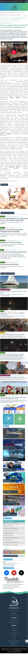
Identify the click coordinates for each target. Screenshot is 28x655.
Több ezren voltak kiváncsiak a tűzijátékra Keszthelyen (12, 313)
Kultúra (3, 332)
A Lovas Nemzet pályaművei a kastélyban (12, 334)
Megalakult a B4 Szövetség (10, 242)
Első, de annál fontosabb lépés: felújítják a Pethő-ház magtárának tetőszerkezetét (12, 355)
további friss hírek (7, 273)
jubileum (23, 17)
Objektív (10, 533)
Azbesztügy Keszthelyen (9, 264)
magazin (6, 426)
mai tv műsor (7, 518)
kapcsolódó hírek (7, 213)
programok (4, 20)
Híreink (7, 12)
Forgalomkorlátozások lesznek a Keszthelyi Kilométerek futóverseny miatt (13, 398)
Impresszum (14, 612)
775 (1, 17)
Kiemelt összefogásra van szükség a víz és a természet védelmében (14, 219)
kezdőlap (2, 12)
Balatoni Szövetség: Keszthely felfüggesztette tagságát (11, 230)
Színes (2, 250)
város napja (15, 17)
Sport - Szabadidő (5, 289)
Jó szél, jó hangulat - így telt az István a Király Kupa (13, 292)
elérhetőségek (8, 559)
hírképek (4, 184)
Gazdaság (14, 630)
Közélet (12, 12)
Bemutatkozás (13, 620)
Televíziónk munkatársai (13, 622)
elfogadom (16, 651)
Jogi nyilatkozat (13, 614)
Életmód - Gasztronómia (13, 640)
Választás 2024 (14, 642)
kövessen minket (8, 568)
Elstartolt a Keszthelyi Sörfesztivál (13, 252)
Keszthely (7, 17)
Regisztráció (8, 1)
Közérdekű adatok (13, 610)
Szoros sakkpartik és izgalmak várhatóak (12, 377)
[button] (2, 199)
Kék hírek (14, 634)
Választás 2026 (14, 644)
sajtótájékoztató (14, 20)
